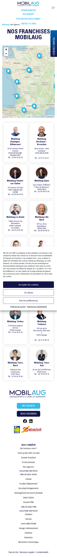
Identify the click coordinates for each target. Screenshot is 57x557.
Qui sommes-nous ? (28, 448)
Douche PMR (28, 502)
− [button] (6, 54)
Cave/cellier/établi (28, 523)
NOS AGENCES (28, 405)
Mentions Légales (27, 552)
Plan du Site (13, 552)
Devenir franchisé (28, 10)
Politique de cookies (17, 307)
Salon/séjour (28, 497)
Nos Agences (28, 467)
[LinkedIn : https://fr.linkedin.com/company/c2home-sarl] (30, 421)
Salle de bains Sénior (28, 474)
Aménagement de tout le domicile (28, 493)
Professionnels (28, 462)
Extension (28, 537)
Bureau (29, 519)
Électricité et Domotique (28, 542)
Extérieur (28, 533)
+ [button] (6, 49)
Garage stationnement (28, 528)
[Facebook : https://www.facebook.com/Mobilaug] (25, 421)
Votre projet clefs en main (28, 453)
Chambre (28, 514)
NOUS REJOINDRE (28, 413)
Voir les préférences (28, 300)
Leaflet (28, 116)
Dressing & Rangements (28, 488)
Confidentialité (42, 552)
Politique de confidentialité (37, 307)
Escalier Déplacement (28, 483)
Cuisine (29, 479)
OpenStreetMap (39, 116)
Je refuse (28, 292)
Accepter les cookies (29, 284)
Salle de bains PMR (28, 507)
